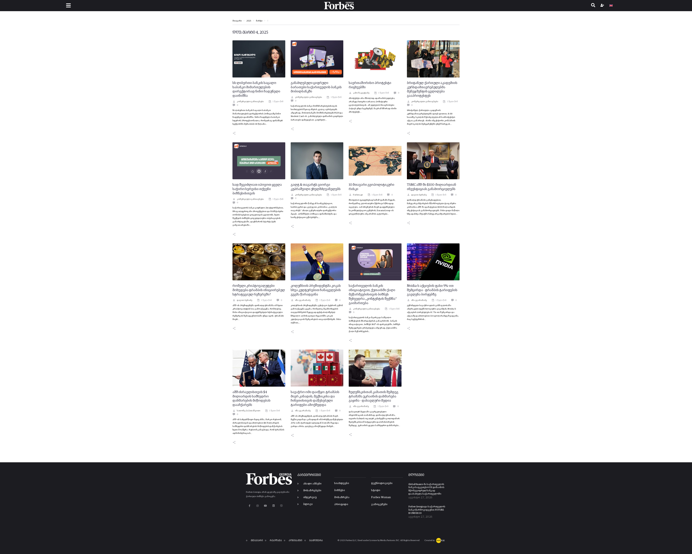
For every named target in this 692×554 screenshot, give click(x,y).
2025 (248, 21)
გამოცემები (379, 504)
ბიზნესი (339, 490)
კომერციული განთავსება (250, 102)
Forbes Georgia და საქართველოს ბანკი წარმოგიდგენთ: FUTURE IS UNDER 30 (426, 510)
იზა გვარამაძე (303, 300)
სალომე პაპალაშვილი (248, 411)
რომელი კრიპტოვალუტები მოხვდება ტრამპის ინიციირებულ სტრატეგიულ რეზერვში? (258, 290)
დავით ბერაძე (419, 195)
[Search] (593, 5)
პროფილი (341, 504)
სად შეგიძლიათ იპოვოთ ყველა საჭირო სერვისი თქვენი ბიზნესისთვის (257, 189)
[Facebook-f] (249, 505)
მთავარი (237, 21)
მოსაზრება (341, 497)
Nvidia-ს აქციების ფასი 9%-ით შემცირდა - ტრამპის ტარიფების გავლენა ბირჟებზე (432, 290)
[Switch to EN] (611, 5)
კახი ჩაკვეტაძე (361, 93)
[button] (68, 5)
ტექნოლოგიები (381, 483)
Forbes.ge (358, 195)
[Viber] (281, 505)
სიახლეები (341, 483)
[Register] (602, 6)
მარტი (259, 21)
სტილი (375, 490)
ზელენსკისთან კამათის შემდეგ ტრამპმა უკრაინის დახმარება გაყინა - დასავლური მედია (373, 396)
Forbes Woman (381, 497)
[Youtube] (265, 505)
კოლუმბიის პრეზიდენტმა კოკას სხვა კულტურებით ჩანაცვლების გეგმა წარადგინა (316, 290)
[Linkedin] (273, 505)
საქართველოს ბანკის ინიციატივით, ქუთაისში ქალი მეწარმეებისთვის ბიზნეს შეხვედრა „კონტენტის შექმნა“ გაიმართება (373, 294)
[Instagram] (257, 505)
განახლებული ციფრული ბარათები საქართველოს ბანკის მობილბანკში (316, 87)
